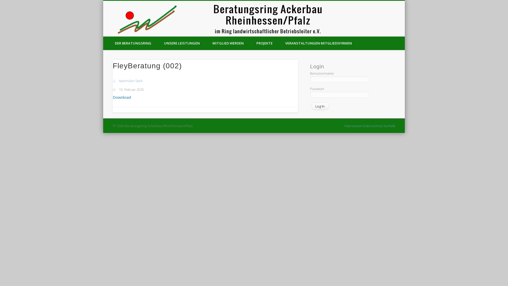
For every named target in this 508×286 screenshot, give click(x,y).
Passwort (317, 88)
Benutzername (322, 73)
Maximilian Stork (131, 81)
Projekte (264, 43)
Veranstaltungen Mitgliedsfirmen (318, 43)
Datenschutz (373, 125)
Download (122, 97)
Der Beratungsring (133, 43)
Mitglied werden (228, 43)
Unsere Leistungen (182, 43)
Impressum (353, 125)
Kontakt (389, 125)
